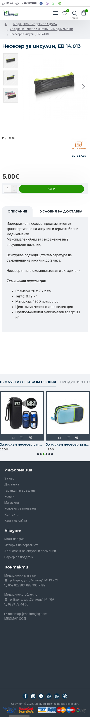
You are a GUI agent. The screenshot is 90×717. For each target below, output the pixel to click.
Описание (17, 211)
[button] (25, 86)
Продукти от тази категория (28, 382)
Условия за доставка (61, 211)
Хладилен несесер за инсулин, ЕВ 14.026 (68, 444)
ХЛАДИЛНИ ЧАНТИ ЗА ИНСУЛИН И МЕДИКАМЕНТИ (41, 29)
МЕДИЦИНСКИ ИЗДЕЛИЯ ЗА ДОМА (35, 24)
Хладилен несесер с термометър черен (22, 444)
